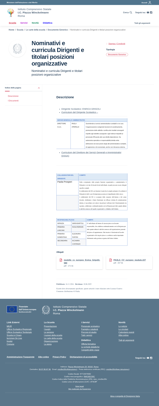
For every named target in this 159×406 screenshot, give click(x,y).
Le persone (49, 332)
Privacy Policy (59, 357)
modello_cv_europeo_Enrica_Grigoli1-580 (82, 261)
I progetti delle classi (90, 350)
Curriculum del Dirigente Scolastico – (79, 112)
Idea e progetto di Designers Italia (125, 396)
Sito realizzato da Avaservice (79, 389)
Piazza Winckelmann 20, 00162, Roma (83, 367)
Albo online (124, 335)
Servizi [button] (24, 23)
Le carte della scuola (53, 338)
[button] (23, 88)
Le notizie (123, 326)
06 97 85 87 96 (45, 369)
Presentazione (50, 326)
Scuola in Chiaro (14, 335)
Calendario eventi (126, 332)
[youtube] (148, 12)
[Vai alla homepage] (11, 12)
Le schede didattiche (90, 347)
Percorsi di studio (89, 332)
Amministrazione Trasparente (20, 357)
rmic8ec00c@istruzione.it (67, 369)
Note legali (79, 386)
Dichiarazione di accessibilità (83, 357)
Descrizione (13, 96)
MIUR (9, 326)
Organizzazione (51, 341)
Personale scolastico (90, 326)
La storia (48, 344)
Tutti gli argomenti (142, 23)
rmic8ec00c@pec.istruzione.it (117, 369)
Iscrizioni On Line (14, 338)
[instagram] (151, 12)
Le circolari (123, 329)
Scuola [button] (12, 23)
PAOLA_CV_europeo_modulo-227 (130, 260)
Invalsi (9, 341)
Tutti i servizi (86, 335)
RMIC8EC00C (89, 377)
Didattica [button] (47, 23)
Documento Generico (117, 54)
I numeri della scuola (53, 335)
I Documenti (13, 101)
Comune (10, 344)
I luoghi (47, 329)
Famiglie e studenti (89, 329)
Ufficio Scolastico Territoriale (19, 332)
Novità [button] (35, 23)
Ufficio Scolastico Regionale (19, 329)
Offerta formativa (88, 344)
